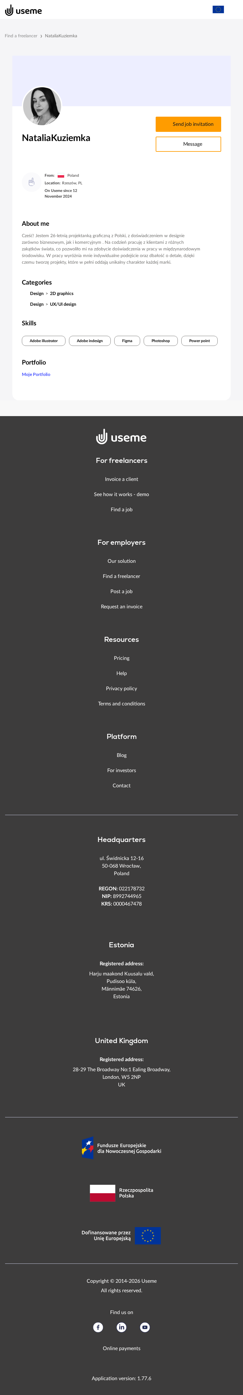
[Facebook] (98, 1327)
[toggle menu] (232, 9)
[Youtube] (145, 1327)
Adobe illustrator (44, 341)
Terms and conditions (121, 703)
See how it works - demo (121, 494)
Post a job (121, 591)
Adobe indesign (90, 341)
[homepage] (20, 9)
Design (37, 294)
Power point (199, 341)
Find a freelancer (21, 36)
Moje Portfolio (36, 374)
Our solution (122, 561)
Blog (122, 755)
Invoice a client (121, 479)
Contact (122, 785)
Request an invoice (121, 606)
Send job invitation (193, 124)
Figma (127, 341)
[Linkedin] (121, 1327)
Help (121, 673)
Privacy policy (121, 688)
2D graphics (61, 294)
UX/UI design (63, 304)
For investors (121, 770)
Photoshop (161, 341)
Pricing (121, 658)
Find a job (122, 509)
